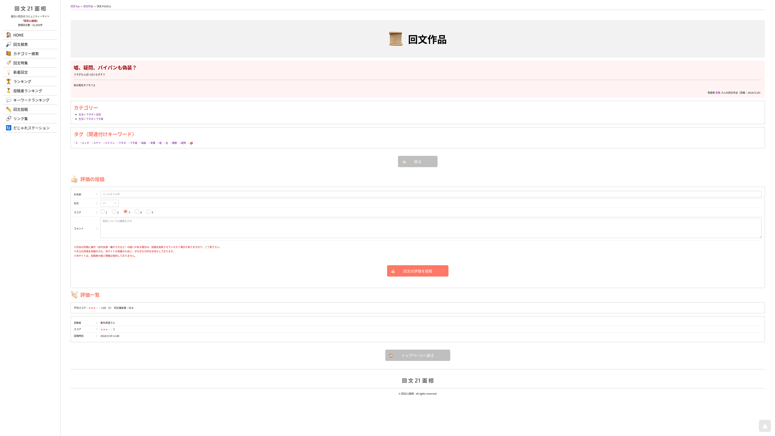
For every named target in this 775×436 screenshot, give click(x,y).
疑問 (183, 143)
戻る (417, 161)
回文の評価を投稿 (417, 271)
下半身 (99, 119)
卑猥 (152, 143)
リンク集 (20, 118)
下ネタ (89, 114)
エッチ (85, 143)
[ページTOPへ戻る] (765, 431)
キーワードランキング (31, 100)
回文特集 (20, 62)
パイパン (110, 143)
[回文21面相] (417, 380)
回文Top (75, 6)
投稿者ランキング (27, 90)
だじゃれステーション (31, 127)
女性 (98, 114)
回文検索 (20, 44)
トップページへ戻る (417, 355)
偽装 (143, 143)
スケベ (97, 143)
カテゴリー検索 (26, 53)
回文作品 (88, 6)
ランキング (22, 81)
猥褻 (174, 143)
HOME (18, 35)
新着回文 (20, 72)
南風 (717, 92)
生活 (81, 114)
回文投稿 (20, 109)
